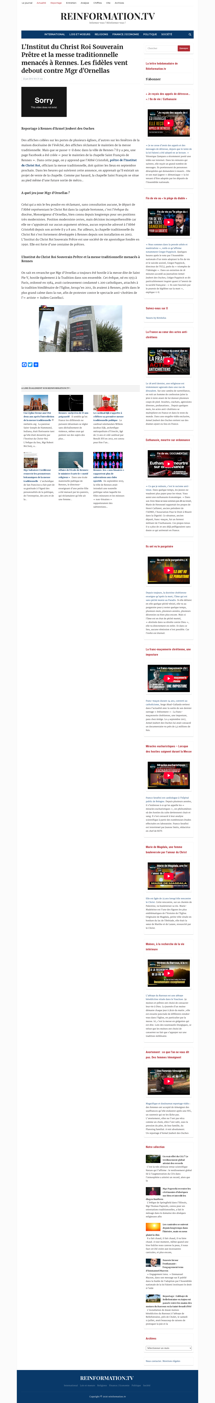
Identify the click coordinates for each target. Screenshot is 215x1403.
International (54, 34)
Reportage (56, 3)
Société (166, 34)
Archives (119, 3)
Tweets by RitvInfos (156, 318)
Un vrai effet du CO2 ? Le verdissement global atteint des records (175, 1160)
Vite (108, 3)
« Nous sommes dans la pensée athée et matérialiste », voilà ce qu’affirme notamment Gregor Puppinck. (167, 248)
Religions (101, 34)
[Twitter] (1, 17)
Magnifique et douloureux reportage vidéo (167, 1103)
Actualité (41, 3)
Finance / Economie (125, 34)
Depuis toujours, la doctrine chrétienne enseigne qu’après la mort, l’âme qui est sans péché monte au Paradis (166, 596)
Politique (150, 34)
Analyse (85, 3)
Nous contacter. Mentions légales (163, 1361)
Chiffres (97, 3)
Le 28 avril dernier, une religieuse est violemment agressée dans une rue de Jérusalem (165, 387)
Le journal (27, 3)
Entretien (71, 3)
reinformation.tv (107, 15)
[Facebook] (1, 15)
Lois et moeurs (79, 34)
